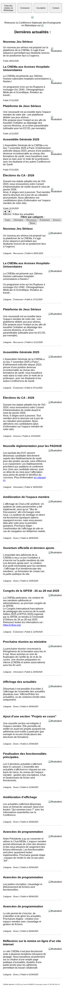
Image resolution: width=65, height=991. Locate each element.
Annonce (56, 220)
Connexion (24, 8)
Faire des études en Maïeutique (8, 8)
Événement (45, 220)
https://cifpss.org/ (12, 625)
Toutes (7, 220)
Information (18, 220)
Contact (55, 8)
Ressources (31, 220)
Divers (32, 223)
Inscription (41, 8)
